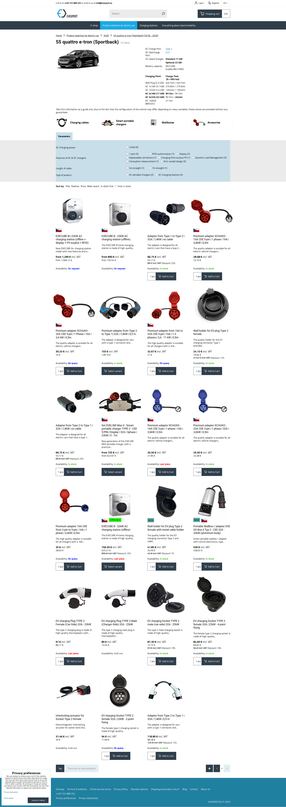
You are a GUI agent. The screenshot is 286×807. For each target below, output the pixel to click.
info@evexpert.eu (104, 2)
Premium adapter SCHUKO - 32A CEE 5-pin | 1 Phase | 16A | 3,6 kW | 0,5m (73, 334)
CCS (168, 52)
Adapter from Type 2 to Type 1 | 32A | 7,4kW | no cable (74, 427)
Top (60, 768)
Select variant (114, 371)
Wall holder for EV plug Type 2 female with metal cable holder (165, 528)
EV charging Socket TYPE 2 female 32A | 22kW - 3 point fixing (118, 719)
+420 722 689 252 (72, 2)
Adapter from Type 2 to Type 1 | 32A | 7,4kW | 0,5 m (165, 717)
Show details (9, 798)
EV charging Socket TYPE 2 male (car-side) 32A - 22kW (163, 622)
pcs (153, 276)
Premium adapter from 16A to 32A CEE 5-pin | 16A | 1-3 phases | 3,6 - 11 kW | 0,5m (165, 334)
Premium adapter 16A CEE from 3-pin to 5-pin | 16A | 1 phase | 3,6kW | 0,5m (71, 530)
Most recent (93, 186)
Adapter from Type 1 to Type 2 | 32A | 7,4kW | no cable (165, 237)
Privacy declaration (88, 798)
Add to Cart (167, 276)
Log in (201, 2)
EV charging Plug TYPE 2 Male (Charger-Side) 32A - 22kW (119, 622)
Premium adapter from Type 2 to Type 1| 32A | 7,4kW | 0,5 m (119, 332)
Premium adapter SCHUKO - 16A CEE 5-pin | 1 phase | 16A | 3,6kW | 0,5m (211, 239)
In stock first (107, 186)
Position (75, 186)
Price (83, 186)
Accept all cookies (38, 800)
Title (67, 186)
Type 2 (169, 49)
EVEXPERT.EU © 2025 (219, 802)
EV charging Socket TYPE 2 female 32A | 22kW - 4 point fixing (209, 624)
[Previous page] (209, 768)
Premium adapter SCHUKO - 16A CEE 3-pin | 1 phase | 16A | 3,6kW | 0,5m (165, 429)
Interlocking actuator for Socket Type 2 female (70, 717)
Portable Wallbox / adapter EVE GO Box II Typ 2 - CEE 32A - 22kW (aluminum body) (211, 530)
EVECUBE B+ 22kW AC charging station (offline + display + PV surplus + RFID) (72, 239)
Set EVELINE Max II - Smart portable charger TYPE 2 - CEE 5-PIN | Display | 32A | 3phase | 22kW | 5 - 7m (119, 430)
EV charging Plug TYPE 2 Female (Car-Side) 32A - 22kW (73, 622)
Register (215, 2)
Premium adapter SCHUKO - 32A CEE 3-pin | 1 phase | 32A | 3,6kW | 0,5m (211, 429)
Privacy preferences (66, 798)
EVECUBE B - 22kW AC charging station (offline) (116, 237)
